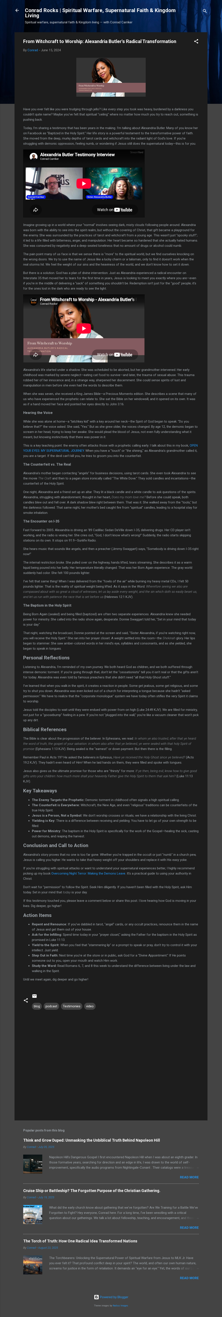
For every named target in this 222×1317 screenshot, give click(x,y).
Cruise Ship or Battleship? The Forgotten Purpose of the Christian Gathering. (91, 1190)
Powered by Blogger (113, 1297)
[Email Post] (34, 998)
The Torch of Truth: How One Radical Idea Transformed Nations (80, 1241)
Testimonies (71, 1006)
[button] (196, 42)
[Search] (204, 11)
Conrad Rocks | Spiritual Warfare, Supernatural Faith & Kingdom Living (100, 13)
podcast (51, 1006)
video (90, 1006)
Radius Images (120, 1305)
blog (37, 1006)
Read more (189, 1177)
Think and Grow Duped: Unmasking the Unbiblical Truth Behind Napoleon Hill (91, 1140)
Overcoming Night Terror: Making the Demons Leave (88, 873)
